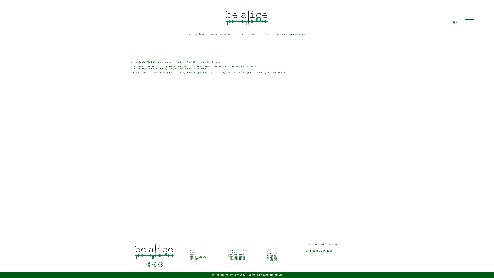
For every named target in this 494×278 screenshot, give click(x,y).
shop (269, 250)
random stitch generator (292, 34)
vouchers (272, 260)
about (241, 34)
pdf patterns (236, 255)
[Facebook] (154, 264)
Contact (469, 22)
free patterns (236, 257)
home (192, 251)
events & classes (221, 34)
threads (271, 256)
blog (192, 255)
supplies (272, 254)
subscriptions (195, 34)
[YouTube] (160, 264)
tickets (232, 253)
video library (197, 257)
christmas (273, 258)
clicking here (183, 73)
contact (194, 259)
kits (269, 252)
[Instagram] (149, 264)
